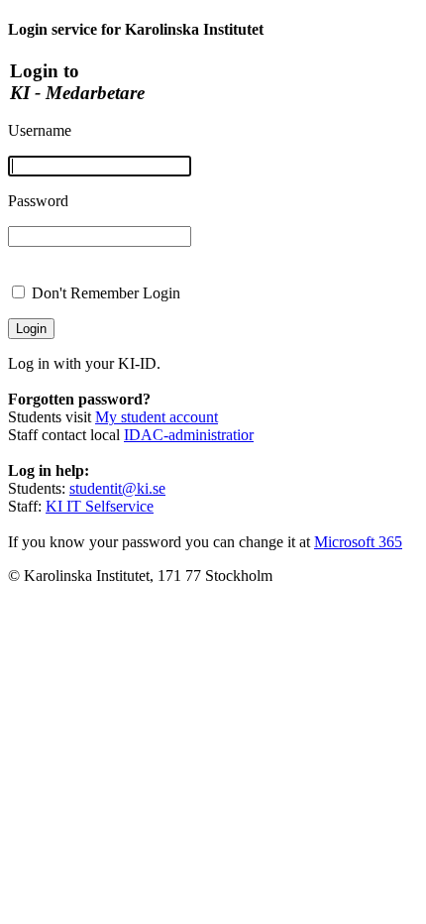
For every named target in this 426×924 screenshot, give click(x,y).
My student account (156, 416)
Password (38, 200)
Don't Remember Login (106, 293)
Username (39, 130)
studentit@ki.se (117, 488)
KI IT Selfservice (100, 506)
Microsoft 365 (358, 541)
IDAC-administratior (189, 434)
